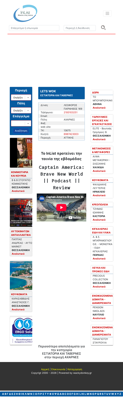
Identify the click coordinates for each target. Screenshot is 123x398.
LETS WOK (48, 91)
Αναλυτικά (18, 190)
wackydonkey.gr (82, 372)
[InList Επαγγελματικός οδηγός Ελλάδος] (25, 13)
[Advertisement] (62, 60)
